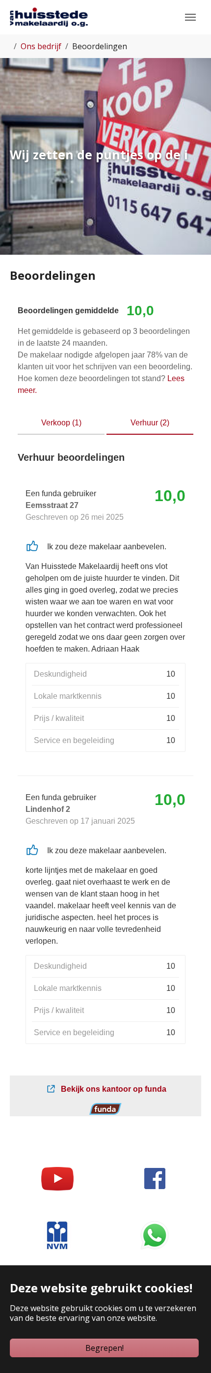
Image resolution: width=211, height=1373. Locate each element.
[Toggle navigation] (190, 17)
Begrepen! (104, 1348)
